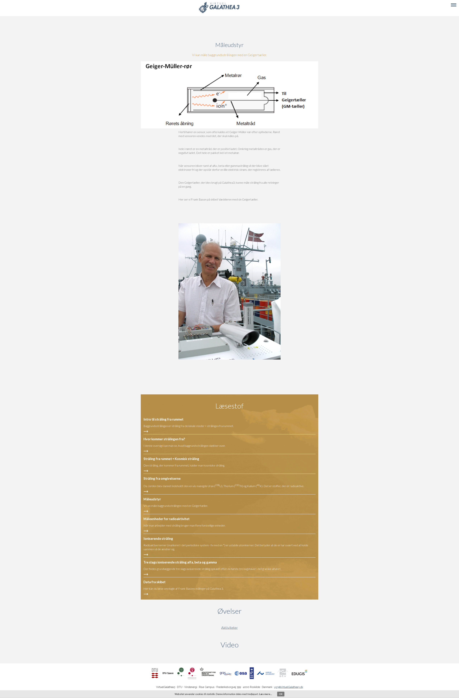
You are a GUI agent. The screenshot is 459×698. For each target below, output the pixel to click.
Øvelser (229, 611)
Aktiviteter (229, 627)
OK (281, 694)
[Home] (219, 12)
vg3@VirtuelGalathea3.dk (288, 687)
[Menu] (453, 5)
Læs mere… (265, 694)
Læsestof (229, 406)
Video (247, 644)
